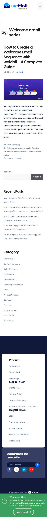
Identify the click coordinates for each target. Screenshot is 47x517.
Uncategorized (10, 310)
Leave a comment (14, 159)
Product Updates (11, 295)
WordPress (8, 321)
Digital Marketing (11, 269)
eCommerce (9, 274)
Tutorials (7, 305)
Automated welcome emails (19, 148)
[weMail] (15, 6)
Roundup (7, 300)
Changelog (8, 259)
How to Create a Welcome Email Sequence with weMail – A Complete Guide (23, 57)
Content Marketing (12, 264)
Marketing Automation (13, 285)
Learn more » (35, 505)
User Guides (9, 316)
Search (7, 172)
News (6, 290)
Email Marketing (13, 145)
